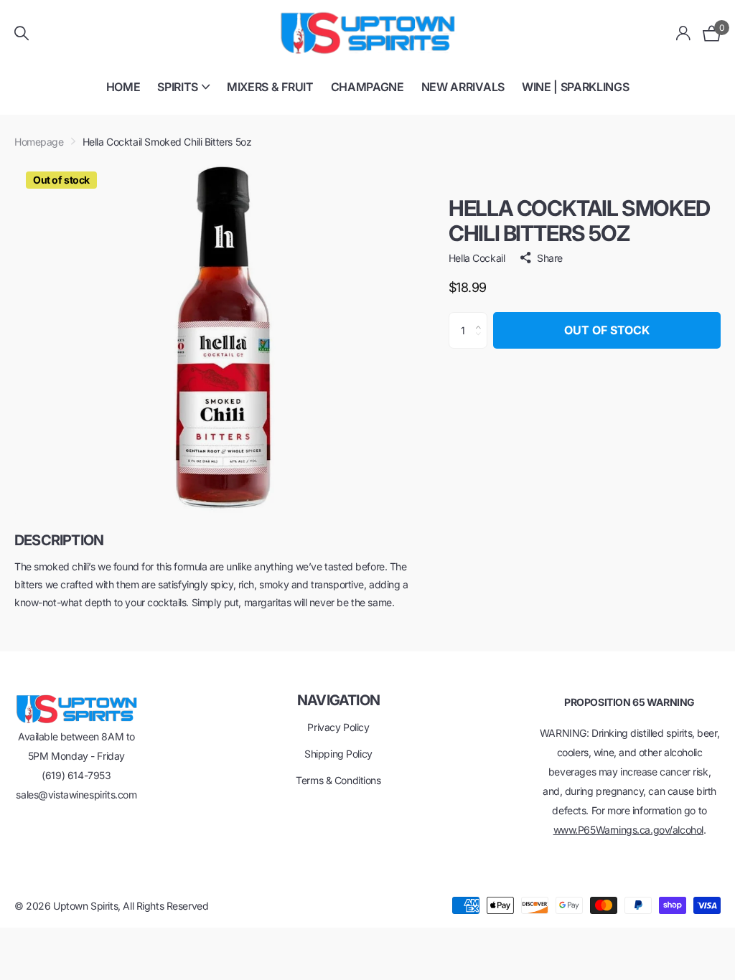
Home (123, 87)
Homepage (39, 142)
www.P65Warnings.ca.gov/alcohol (628, 830)
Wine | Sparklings (575, 87)
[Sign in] (683, 33)
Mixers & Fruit (270, 87)
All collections (183, 95)
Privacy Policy (338, 727)
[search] (21, 33)
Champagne (367, 87)
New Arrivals (463, 87)
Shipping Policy (338, 754)
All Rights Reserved (165, 906)
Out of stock (607, 330)
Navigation (338, 700)
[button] (482, 318)
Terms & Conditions (338, 780)
